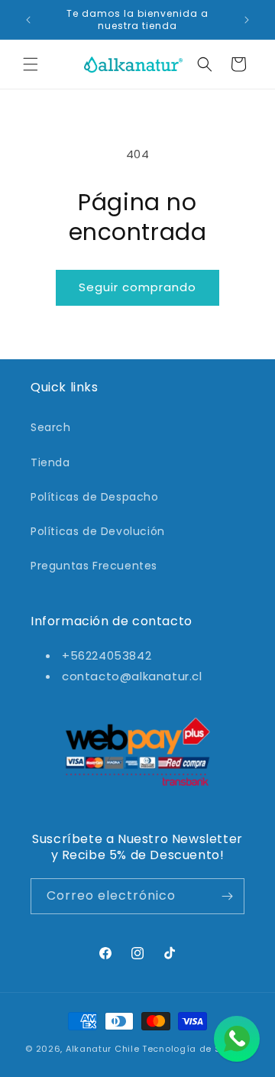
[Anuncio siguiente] (247, 20)
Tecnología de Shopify (196, 1049)
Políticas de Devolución (98, 531)
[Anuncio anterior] (28, 20)
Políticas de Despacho (95, 496)
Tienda (50, 462)
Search (51, 427)
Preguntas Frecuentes (94, 565)
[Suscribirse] (227, 896)
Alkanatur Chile (103, 1049)
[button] (30, 64)
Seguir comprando (137, 287)
